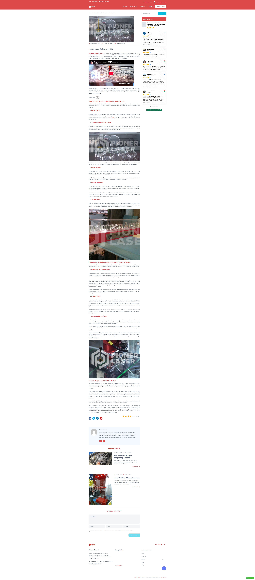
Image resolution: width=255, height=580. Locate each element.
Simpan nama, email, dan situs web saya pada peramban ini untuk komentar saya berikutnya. (111, 531)
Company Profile (161, 6)
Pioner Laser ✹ (137, 577)
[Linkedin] (158, 544)
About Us (134, 6)
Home (126, 6)
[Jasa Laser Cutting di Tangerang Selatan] (100, 458)
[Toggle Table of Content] (96, 97)
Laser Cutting (120, 43)
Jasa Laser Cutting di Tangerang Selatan (123, 457)
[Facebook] (156, 544)
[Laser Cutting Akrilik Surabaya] (100, 489)
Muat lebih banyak (154, 106)
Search (162, 13)
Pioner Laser (96, 43)
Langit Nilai (163, 577)
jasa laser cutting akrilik (108, 117)
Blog (152, 6)
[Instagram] (164, 544)
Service (143, 6)
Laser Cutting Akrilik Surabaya (127, 478)
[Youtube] (161, 544)
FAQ (143, 565)
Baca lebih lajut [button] (146, 44)
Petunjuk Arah (119, 565)
